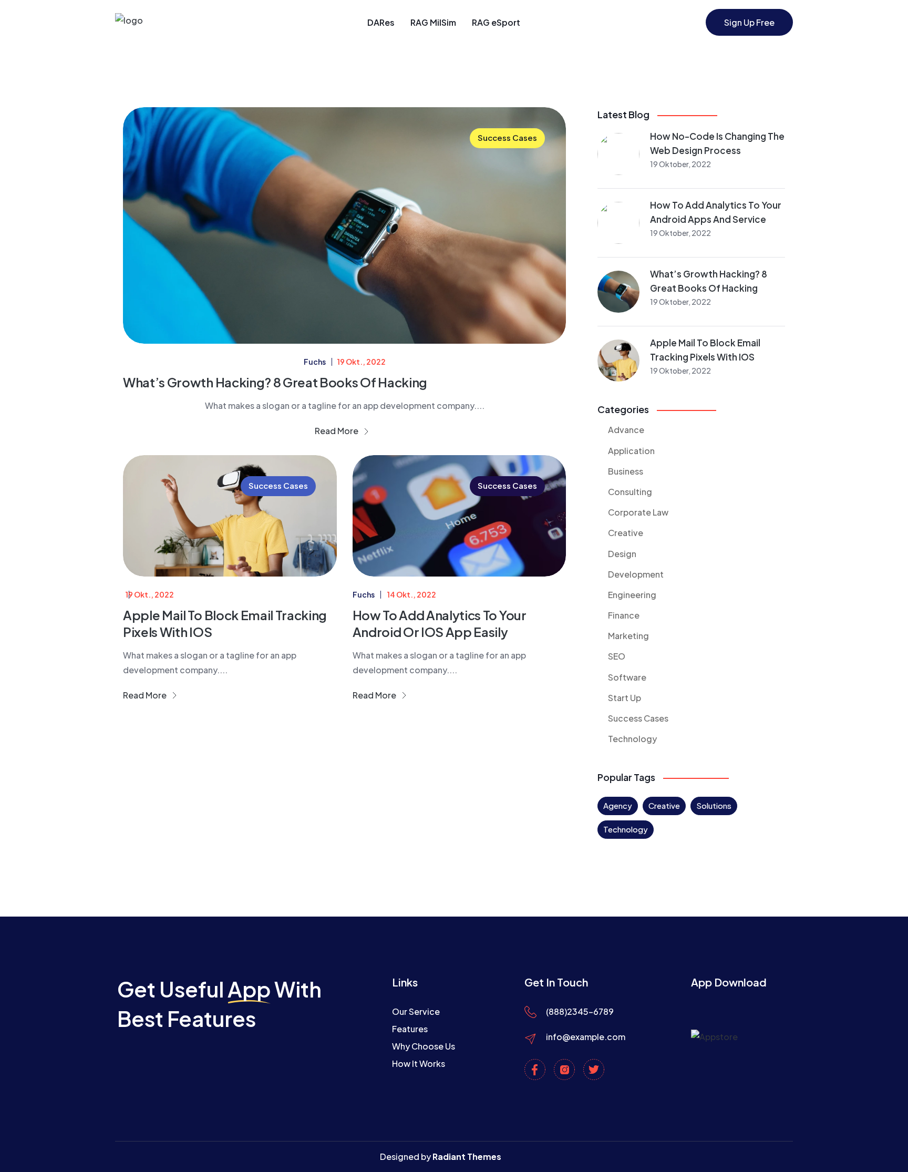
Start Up (624, 697)
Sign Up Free (749, 22)
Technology (632, 738)
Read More (337, 430)
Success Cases (507, 137)
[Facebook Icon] (535, 1069)
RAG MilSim (433, 22)
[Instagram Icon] (564, 1069)
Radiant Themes (466, 1156)
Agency (617, 805)
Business (625, 471)
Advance (626, 429)
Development (636, 574)
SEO (616, 656)
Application (631, 450)
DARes (381, 22)
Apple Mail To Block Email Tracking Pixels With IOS (225, 623)
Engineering (632, 594)
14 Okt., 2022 (411, 594)
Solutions (713, 805)
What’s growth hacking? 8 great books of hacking (275, 382)
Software (627, 677)
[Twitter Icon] (593, 1069)
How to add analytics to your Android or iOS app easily (440, 623)
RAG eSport (496, 22)
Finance (623, 615)
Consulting (630, 491)
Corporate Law (638, 512)
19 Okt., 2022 (361, 361)
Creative (625, 532)
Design (622, 553)
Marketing (628, 635)
